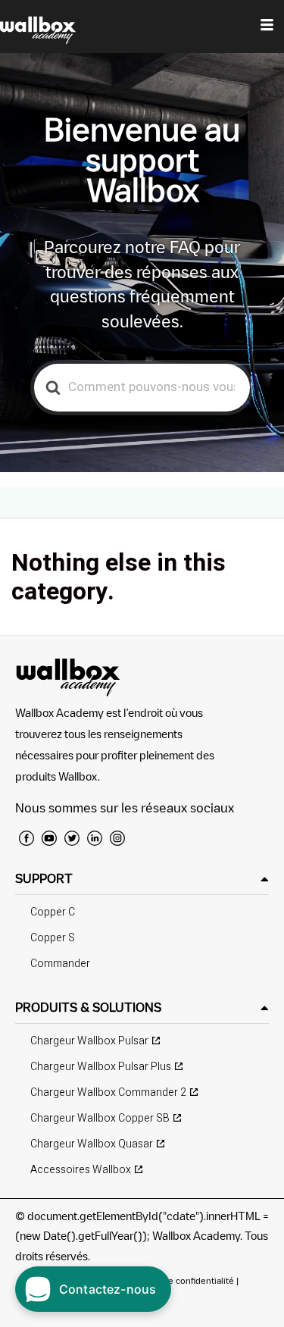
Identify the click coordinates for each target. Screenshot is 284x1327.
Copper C (52, 912)
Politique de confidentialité (179, 1280)
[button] (142, 878)
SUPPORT (44, 878)
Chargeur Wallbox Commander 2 (108, 1092)
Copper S (52, 938)
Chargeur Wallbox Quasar (91, 1144)
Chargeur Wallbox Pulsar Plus (100, 1067)
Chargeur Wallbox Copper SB (100, 1118)
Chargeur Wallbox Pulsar (89, 1041)
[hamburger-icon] (267, 26)
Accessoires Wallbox (80, 1170)
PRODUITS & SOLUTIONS (88, 1007)
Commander (60, 964)
